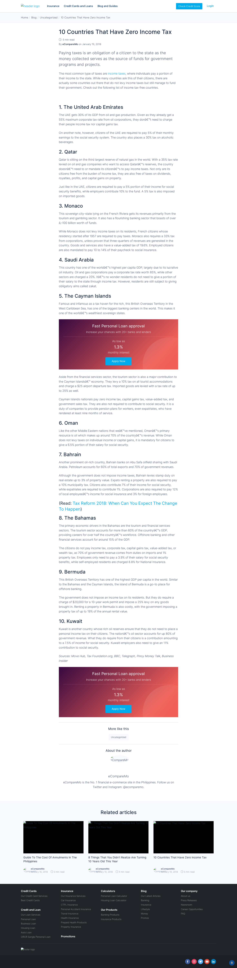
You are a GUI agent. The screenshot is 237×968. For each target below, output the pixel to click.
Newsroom (186, 904)
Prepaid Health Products (74, 922)
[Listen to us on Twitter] (200, 961)
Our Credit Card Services (34, 896)
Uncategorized (118, 737)
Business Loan (28, 923)
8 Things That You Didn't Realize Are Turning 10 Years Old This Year (117, 859)
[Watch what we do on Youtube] (207, 961)
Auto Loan (26, 932)
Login (210, 5)
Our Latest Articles (150, 896)
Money (144, 913)
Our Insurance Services (73, 896)
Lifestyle (145, 909)
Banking (145, 900)
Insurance (53, 6)
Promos (145, 918)
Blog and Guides (108, 6)
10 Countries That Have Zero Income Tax (180, 857)
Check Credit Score (189, 6)
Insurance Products (111, 919)
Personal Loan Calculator (114, 896)
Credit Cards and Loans (78, 6)
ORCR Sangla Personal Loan (35, 936)
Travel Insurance (69, 913)
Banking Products (110, 914)
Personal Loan (28, 919)
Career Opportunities (192, 909)
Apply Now (118, 361)
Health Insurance (70, 918)
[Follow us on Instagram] (194, 961)
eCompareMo (118, 776)
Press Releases (189, 900)
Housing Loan (28, 928)
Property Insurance (71, 926)
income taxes (116, 73)
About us (185, 896)
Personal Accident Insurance (76, 909)
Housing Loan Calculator (113, 900)
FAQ (183, 913)
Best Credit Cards (30, 900)
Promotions (68, 936)
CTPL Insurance (69, 904)
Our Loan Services (30, 914)
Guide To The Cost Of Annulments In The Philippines (50, 859)
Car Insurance (68, 900)
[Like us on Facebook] (187, 961)
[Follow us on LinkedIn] (213, 961)
